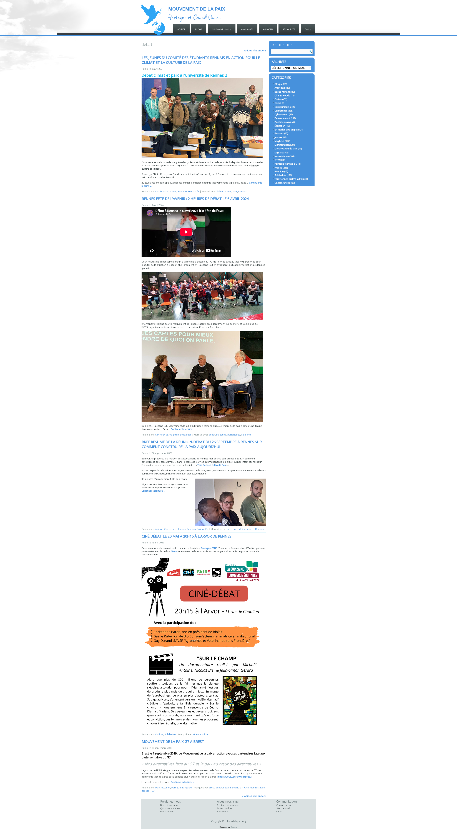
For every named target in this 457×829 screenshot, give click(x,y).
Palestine (221, 434)
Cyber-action (281, 114)
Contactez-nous (284, 805)
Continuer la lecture (183, 429)
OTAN (278, 160)
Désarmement (282, 118)
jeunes (228, 191)
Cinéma (159, 734)
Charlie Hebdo (282, 95)
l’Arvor (174, 551)
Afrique (159, 529)
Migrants (279, 152)
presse (145, 790)
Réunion (182, 191)
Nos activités (167, 811)
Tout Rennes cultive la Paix (211, 465)
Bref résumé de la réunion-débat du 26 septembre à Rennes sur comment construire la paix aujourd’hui (202, 444)
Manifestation (162, 787)
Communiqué (282, 106)
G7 (241, 787)
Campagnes (247, 29)
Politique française (181, 787)
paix (235, 191)
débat (220, 191)
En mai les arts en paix (287, 129)
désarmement (230, 787)
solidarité (246, 434)
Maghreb (174, 434)
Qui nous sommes (170, 808)
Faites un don (224, 808)
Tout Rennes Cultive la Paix (289, 178)
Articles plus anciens (253, 50)
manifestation (257, 787)
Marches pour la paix (286, 148)
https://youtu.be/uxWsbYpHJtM (235, 776)
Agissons (268, 29)
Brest (212, 787)
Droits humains (283, 122)
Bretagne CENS (209, 548)
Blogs (198, 29)
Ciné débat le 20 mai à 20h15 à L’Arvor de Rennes (186, 536)
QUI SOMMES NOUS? (221, 29)
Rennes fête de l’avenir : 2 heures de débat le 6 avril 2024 (195, 198)
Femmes (279, 133)
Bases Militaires (283, 91)
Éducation (280, 125)
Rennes (242, 191)
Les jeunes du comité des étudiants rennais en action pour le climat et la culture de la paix (201, 60)
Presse (278, 167)
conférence (232, 529)
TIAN (152, 790)
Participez (222, 811)
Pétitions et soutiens (228, 805)
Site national (283, 808)
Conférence (161, 191)
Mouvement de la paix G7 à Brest (173, 741)
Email (279, 811)
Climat (278, 103)
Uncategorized (282, 182)
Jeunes (173, 191)
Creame (233, 827)
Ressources (289, 29)
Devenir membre (169, 805)
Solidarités (193, 191)
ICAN (246, 787)
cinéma (197, 734)
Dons (307, 29)
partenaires (233, 434)
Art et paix (280, 87)
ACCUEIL (181, 29)
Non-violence (282, 156)
